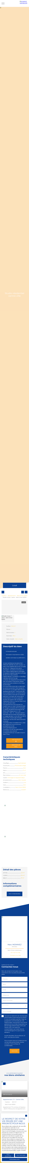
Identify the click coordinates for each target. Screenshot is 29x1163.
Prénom (5, 979)
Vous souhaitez (6, 1004)
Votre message (7, 1011)
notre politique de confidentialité (11, 1152)
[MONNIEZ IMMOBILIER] (24, 3)
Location (4, 595)
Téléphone (6, 995)
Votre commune (7, 1000)
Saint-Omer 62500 (22, 595)
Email (4, 990)
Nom (4, 984)
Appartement (12, 595)
